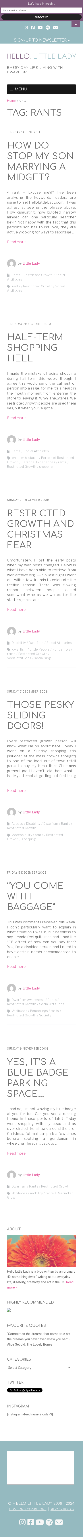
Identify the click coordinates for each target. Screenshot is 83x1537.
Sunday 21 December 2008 (28, 500)
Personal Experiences (38, 462)
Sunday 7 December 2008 (27, 691)
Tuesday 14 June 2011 (23, 132)
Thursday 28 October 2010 (29, 324)
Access (17, 823)
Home (11, 100)
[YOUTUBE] (40, 27)
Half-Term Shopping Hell (35, 347)
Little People (40, 649)
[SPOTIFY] (48, 27)
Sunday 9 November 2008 (27, 1048)
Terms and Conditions (27, 1509)
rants (16, 286)
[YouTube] (40, 1522)
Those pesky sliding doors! (40, 715)
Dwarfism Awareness (28, 1000)
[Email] (59, 1522)
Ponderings (61, 649)
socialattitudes (19, 658)
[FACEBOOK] (33, 27)
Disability (19, 643)
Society (45, 1015)
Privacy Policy (62, 1509)
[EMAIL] (55, 27)
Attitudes (19, 1011)
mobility (36, 1193)
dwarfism (19, 649)
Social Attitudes (36, 451)
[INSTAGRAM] (26, 27)
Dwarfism (36, 643)
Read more (16, 242)
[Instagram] (22, 1522)
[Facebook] (30, 1522)
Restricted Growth (38, 275)
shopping (46, 466)
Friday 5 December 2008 (27, 872)
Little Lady (31, 263)
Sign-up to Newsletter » (41, 40)
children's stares (25, 458)
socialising (42, 658)
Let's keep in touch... (41, 3)
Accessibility (22, 835)
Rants (16, 275)
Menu (21, 89)
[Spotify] (49, 1522)
